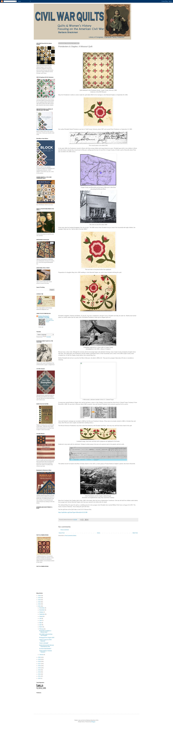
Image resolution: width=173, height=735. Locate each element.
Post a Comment (65, 529)
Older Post (135, 533)
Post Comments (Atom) (70, 535)
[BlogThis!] (82, 520)
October (41, 612)
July (40, 618)
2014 (39, 670)
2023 (39, 602)
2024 (39, 599)
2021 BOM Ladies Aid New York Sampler (45, 635)
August (41, 616)
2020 (39, 657)
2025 (39, 597)
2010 (39, 678)
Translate (48, 337)
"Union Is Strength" (43, 643)
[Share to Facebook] (86, 520)
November (42, 610)
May (40, 622)
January (41, 654)
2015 (39, 667)
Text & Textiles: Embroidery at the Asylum (50, 320)
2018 (39, 661)
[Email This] (81, 520)
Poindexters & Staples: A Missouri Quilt (45, 631)
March (41, 626)
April (40, 624)
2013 (39, 672)
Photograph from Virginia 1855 (46, 637)
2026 (39, 595)
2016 (39, 665)
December (42, 608)
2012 (39, 674)
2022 (39, 604)
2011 (39, 676)
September (42, 614)
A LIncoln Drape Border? (45, 648)
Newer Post (61, 533)
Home (98, 533)
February (41, 629)
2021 (39, 606)
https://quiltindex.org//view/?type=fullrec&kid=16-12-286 (72, 512)
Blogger (93, 721)
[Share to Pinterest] (88, 520)
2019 (39, 659)
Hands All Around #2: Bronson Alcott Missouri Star (46, 646)
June (40, 620)
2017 (39, 663)
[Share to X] (84, 520)
